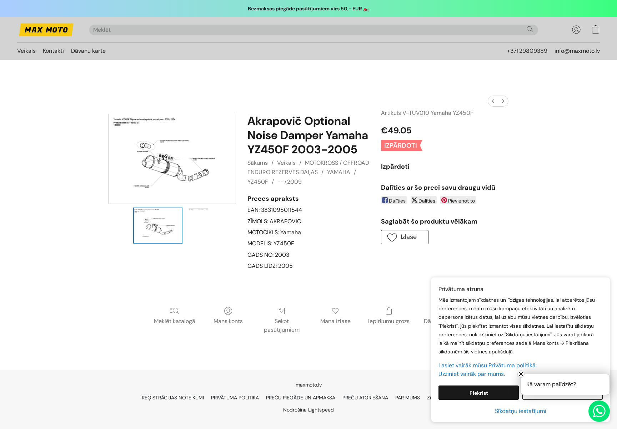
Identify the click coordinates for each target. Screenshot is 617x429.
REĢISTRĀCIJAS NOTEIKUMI (173, 397)
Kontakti (53, 51)
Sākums (257, 163)
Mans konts (228, 321)
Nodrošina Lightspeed (308, 410)
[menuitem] (493, 101)
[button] (46, 30)
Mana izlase (335, 321)
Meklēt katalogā (174, 321)
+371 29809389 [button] (527, 51)
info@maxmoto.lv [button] (577, 51)
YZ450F (257, 181)
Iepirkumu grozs (389, 321)
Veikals (26, 51)
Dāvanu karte (88, 51)
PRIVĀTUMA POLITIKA (235, 397)
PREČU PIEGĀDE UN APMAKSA (300, 397)
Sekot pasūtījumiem (282, 325)
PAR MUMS (407, 397)
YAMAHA (338, 172)
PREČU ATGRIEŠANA (365, 397)
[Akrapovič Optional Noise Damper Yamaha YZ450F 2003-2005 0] (157, 226)
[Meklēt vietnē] (530, 29)
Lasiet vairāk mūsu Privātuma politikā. (487, 365)
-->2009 (289, 181)
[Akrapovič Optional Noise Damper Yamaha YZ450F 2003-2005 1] (198, 226)
